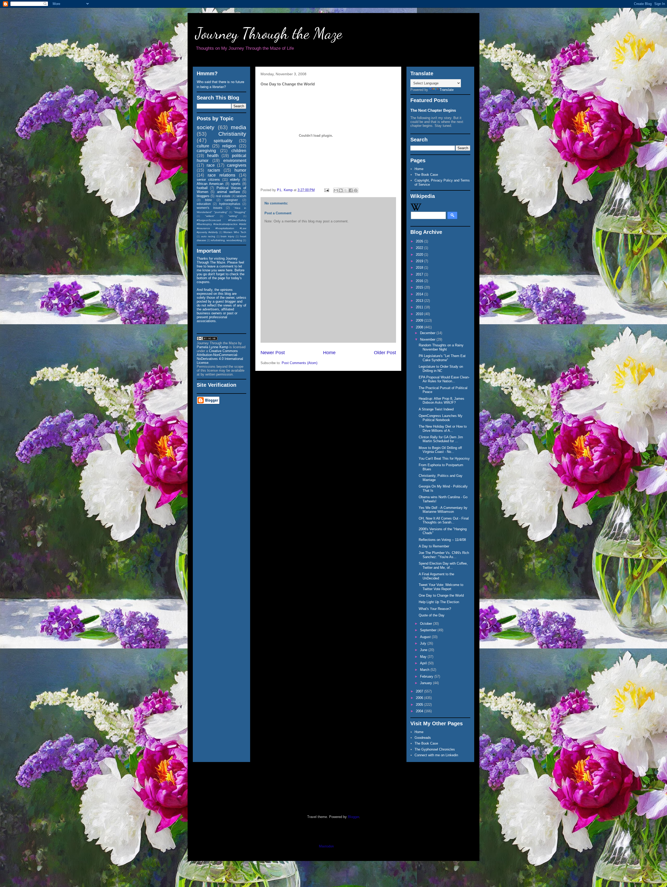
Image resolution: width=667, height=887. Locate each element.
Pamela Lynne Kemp (212, 347)
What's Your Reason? (435, 609)
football (202, 188)
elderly (235, 180)
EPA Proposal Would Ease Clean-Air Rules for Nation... (444, 379)
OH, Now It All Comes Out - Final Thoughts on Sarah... (444, 520)
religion (229, 146)
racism (214, 170)
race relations (221, 175)
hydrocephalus (229, 203)
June (424, 650)
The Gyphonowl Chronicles (435, 749)
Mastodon (326, 846)
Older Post (385, 352)
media (238, 127)
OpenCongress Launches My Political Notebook (440, 418)
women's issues (209, 207)
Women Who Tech (234, 232)
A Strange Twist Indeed (436, 409)
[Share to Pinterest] (355, 190)
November (428, 339)
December (428, 333)
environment (234, 160)
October (426, 624)
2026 (420, 241)
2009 (420, 320)
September (428, 630)
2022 (420, 248)
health (213, 155)
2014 (420, 294)
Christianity (232, 134)
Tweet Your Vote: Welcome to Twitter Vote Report (441, 587)
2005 (420, 705)
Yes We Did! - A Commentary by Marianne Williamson (443, 510)
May (424, 657)
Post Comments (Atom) (299, 363)
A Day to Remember (434, 546)
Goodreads (423, 738)
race (211, 165)
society (205, 127)
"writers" (210, 216)
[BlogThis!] (340, 190)
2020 (420, 255)
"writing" (233, 216)
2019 (420, 261)
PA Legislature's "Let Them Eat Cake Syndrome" (442, 358)
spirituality (223, 141)
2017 (420, 274)
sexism (241, 196)
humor (240, 170)
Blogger (353, 817)
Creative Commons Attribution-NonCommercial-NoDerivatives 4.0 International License (220, 357)
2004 (420, 711)
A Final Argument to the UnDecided (436, 576)
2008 (420, 327)
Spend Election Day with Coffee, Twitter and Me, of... (443, 565)
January (426, 683)
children (238, 150)
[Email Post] (326, 190)
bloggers (203, 196)
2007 (420, 691)
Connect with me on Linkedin (436, 755)
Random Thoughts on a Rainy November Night (441, 347)
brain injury (227, 236)
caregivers (236, 165)
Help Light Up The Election (439, 602)
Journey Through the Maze (268, 33)
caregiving (206, 150)
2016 (420, 281)
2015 (420, 287)
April (424, 663)
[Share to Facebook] (350, 190)
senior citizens (208, 180)
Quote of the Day (431, 615)
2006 (420, 698)
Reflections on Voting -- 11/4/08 (442, 540)
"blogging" (240, 212)
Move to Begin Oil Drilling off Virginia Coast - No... (440, 450)
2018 (420, 268)
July (423, 643)
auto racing (208, 236)
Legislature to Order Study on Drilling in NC (441, 369)
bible (208, 200)
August (426, 637)
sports (235, 184)
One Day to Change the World (441, 595)
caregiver (231, 200)
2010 (420, 314)
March (425, 670)
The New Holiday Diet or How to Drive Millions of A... (443, 428)
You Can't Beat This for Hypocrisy (444, 458)
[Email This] (335, 190)
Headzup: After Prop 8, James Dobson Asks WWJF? (441, 401)
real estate (223, 196)
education (204, 203)
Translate (447, 90)
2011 (420, 307)
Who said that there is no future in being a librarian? (220, 84)
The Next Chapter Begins (433, 110)
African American (210, 184)
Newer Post (273, 352)
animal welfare (228, 192)
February (427, 676)
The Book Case (426, 175)
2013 (420, 301)
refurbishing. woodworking (226, 240)
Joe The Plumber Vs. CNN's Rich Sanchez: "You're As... (444, 555)
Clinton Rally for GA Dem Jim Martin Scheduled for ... (441, 439)
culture (203, 146)
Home (329, 352)
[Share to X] (345, 190)
